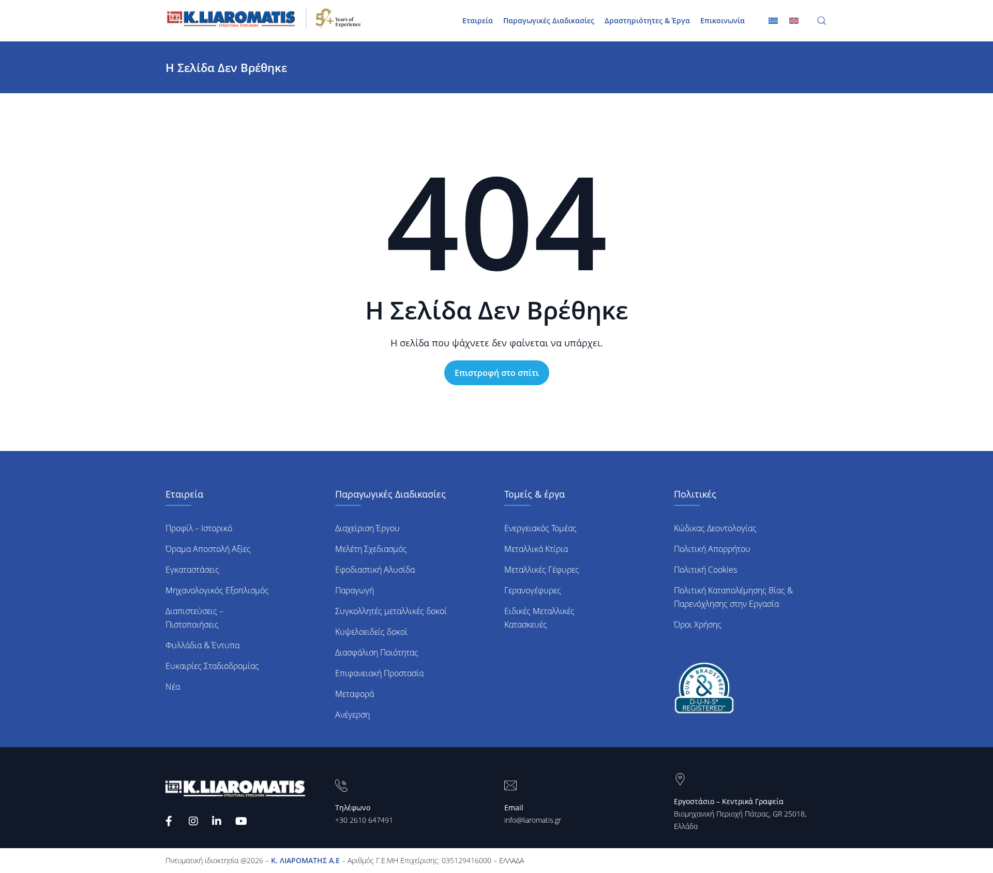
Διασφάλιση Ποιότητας (376, 652)
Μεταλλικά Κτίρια (536, 549)
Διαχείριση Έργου (367, 528)
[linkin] (218, 821)
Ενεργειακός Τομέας (540, 528)
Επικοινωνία (722, 20)
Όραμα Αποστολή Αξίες (208, 549)
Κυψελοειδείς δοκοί (371, 631)
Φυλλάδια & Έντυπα (202, 645)
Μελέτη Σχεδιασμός (371, 549)
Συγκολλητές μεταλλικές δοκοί (391, 611)
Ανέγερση (352, 714)
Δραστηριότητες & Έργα (647, 20)
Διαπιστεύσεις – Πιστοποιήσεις (194, 617)
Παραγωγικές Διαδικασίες (548, 20)
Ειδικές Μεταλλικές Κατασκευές (539, 617)
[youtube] (241, 821)
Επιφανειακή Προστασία (379, 673)
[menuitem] (794, 20)
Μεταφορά (354, 694)
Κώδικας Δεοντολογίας (715, 528)
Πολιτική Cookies (705, 569)
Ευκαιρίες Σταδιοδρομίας (212, 666)
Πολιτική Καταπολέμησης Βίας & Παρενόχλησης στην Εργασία (733, 597)
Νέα (173, 686)
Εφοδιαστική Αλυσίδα (375, 569)
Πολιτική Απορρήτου (712, 549)
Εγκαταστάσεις (192, 569)
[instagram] (195, 821)
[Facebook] (172, 821)
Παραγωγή (354, 590)
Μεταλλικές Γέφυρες (541, 569)
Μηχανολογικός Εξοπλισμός (217, 590)
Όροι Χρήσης (697, 624)
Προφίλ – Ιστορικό (199, 528)
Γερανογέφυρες (532, 590)
